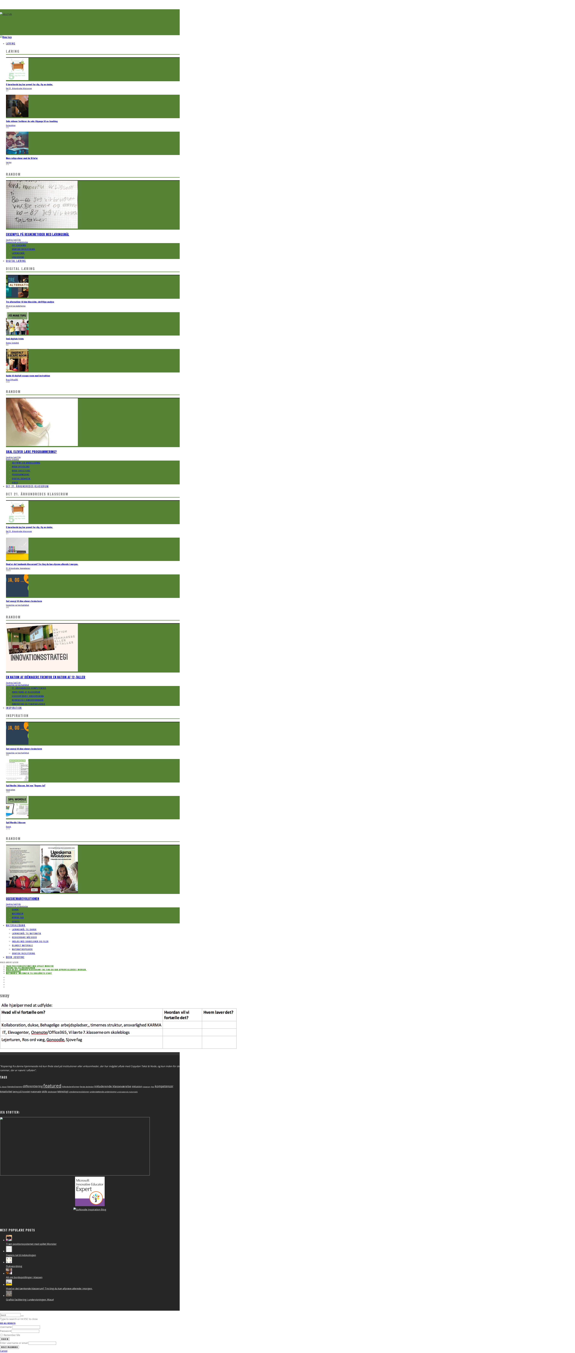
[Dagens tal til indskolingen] (9, 1251)
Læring (10, 43)
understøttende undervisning (103, 1091)
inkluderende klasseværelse (112, 1086)
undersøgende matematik (127, 1092)
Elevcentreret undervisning (17, 242)
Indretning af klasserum (26, 691)
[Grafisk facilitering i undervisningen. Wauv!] (9, 1295)
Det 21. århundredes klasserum (19, 88)
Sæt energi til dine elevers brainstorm (24, 601)
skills (44, 1091)
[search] (22, 1315)
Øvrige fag (18, 917)
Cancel (3, 1351)
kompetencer (164, 1086)
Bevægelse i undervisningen (27, 699)
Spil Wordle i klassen (15, 822)
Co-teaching (10, 125)
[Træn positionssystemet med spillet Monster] (9, 1240)
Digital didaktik (12, 343)
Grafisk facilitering (23, 249)
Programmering (20, 474)
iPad (152, 1087)
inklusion (137, 1086)
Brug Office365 (12, 379)
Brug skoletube (21, 470)
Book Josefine (15, 957)
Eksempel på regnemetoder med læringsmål (37, 234)
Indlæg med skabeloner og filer (30, 941)
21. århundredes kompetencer (18, 568)
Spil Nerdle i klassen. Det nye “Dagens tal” (26, 785)
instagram (146, 1087)
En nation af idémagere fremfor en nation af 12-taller (45, 677)
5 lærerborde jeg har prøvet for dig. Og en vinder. (29, 84)
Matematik (17, 913)
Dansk (8, 826)
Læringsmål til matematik (26, 933)
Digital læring (16, 261)
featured (52, 1086)
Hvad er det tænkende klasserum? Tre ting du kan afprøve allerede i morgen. (42, 564)
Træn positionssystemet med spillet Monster (30, 966)
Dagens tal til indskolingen (20, 967)
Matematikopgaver (22, 949)
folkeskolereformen (70, 1086)
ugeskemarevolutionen (79, 1091)
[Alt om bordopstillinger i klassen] (9, 1273)
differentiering (33, 1086)
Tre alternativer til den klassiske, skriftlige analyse (30, 301)
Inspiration (14, 708)
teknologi (62, 1091)
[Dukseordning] (9, 1262)
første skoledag (87, 1086)
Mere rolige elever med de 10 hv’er (22, 158)
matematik (36, 1091)
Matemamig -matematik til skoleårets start (29, 973)
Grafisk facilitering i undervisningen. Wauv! (30, 1299)
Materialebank (15, 925)
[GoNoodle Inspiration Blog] (90, 1205)
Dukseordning (13, 971)
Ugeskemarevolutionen (22, 898)
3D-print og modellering (15, 306)
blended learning (14, 1086)
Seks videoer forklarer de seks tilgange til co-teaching (32, 121)
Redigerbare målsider (24, 937)
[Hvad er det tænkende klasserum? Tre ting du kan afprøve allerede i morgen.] (9, 1284)
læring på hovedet (21, 1091)
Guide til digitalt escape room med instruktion (28, 375)
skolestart (52, 1091)
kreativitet (6, 1091)
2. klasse (3, 1087)
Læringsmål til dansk (24, 929)
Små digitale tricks (15, 338)
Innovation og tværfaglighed (17, 605)
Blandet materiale (22, 945)
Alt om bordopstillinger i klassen (24, 1277)
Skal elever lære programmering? (31, 451)
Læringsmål (18, 253)
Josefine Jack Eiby (13, 240)
